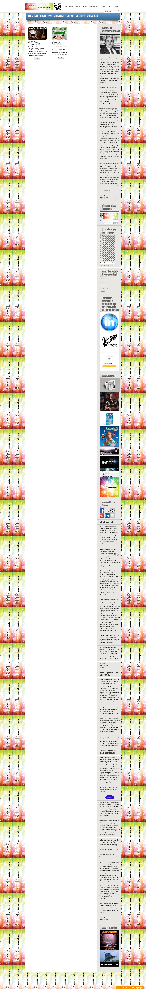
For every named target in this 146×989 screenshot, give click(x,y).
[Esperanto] (112, 240)
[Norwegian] (108, 252)
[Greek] (114, 242)
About (71, 6)
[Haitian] (102, 244)
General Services (59, 16)
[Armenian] (108, 236)
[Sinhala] (100, 255)
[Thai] (110, 257)
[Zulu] (114, 259)
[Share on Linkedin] (107, 515)
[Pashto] (110, 252)
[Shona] (110, 253)
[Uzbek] (102, 259)
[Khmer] (102, 248)
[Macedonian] (104, 250)
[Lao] (110, 248)
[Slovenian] (104, 255)
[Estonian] (114, 240)
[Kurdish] (106, 248)
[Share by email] (112, 515)
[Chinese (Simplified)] (112, 238)
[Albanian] (102, 236)
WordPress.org (104, 291)
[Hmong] (112, 244)
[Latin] (112, 248)
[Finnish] (102, 242)
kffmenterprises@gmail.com (106, 190)
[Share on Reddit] (112, 510)
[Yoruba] (112, 259)
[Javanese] (112, 246)
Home (65, 6)
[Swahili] (100, 257)
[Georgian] (110, 242)
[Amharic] (104, 236)
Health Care (69, 16)
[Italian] (108, 246)
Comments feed (104, 288)
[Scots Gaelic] (108, 255)
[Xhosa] (108, 259)
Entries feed (103, 285)
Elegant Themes (104, 975)
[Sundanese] (114, 255)
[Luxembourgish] (102, 250)
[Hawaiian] (106, 244)
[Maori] (114, 250)
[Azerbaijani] (110, 236)
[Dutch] (108, 240)
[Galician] (108, 242)
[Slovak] (102, 255)
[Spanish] (112, 255)
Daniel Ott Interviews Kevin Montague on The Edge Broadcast (36, 45)
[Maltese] (112, 250)
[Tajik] (104, 257)
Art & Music (43, 16)
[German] (112, 242)
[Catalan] (106, 238)
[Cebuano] (108, 238)
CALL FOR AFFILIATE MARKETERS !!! (59, 44)
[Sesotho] (112, 253)
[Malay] (110, 250)
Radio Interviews (80, 16)
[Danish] (106, 240)
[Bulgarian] (104, 238)
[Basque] (112, 236)
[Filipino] (100, 242)
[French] (104, 242)
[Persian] (112, 252)
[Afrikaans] (100, 236)
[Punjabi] (102, 253)
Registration (115, 6)
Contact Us (102, 6)
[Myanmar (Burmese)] (104, 252)
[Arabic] (106, 236)
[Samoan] (106, 255)
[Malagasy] (106, 250)
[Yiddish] (110, 259)
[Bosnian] (102, 238)
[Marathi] (100, 252)
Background (78, 6)
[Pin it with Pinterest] (102, 515)
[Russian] (106, 253)
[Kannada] (114, 246)
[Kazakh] (100, 248)
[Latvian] (114, 248)
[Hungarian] (114, 244)
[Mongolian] (102, 252)
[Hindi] (110, 244)
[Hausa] (104, 244)
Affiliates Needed (33, 16)
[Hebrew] (108, 244)
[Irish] (106, 246)
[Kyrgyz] (108, 248)
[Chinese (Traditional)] (114, 238)
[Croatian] (102, 240)
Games (50, 16)
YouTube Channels (92, 16)
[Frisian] (106, 242)
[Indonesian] (104, 246)
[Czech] (104, 240)
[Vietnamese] (104, 259)
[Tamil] (106, 257)
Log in (102, 282)
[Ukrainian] (114, 257)
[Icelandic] (100, 246)
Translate (112, 265)
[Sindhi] (114, 253)
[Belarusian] (114, 236)
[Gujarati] (100, 244)
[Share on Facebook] (102, 510)
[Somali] (110, 255)
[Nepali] (106, 252)
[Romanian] (104, 253)
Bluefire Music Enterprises (90, 6)
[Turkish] (112, 257)
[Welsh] (106, 259)
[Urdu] (100, 259)
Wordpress (117, 975)
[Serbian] (108, 253)
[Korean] (104, 248)
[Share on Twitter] (107, 510)
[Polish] (114, 252)
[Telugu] (108, 257)
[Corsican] (100, 240)
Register (103, 278)
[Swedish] (102, 257)
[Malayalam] (108, 250)
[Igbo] (102, 246)
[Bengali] (100, 238)
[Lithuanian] (100, 250)
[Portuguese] (100, 253)
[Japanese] (110, 246)
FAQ (109, 6)
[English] (110, 240)
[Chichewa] (110, 238)
